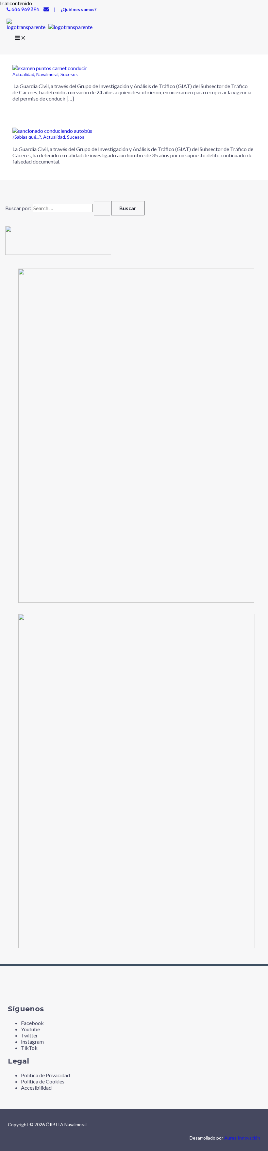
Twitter (29, 1035)
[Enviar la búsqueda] (102, 208)
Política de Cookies (42, 1081)
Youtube (30, 1029)
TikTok (29, 1048)
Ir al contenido (16, 3)
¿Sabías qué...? (26, 137)
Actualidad (23, 74)
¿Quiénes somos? (78, 9)
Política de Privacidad (45, 1075)
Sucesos (69, 74)
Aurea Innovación (242, 1138)
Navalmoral (47, 74)
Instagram (32, 1041)
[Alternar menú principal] (20, 39)
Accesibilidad (36, 1087)
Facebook (32, 1023)
